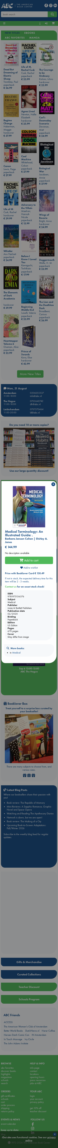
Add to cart (30, 560)
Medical (16, 652)
